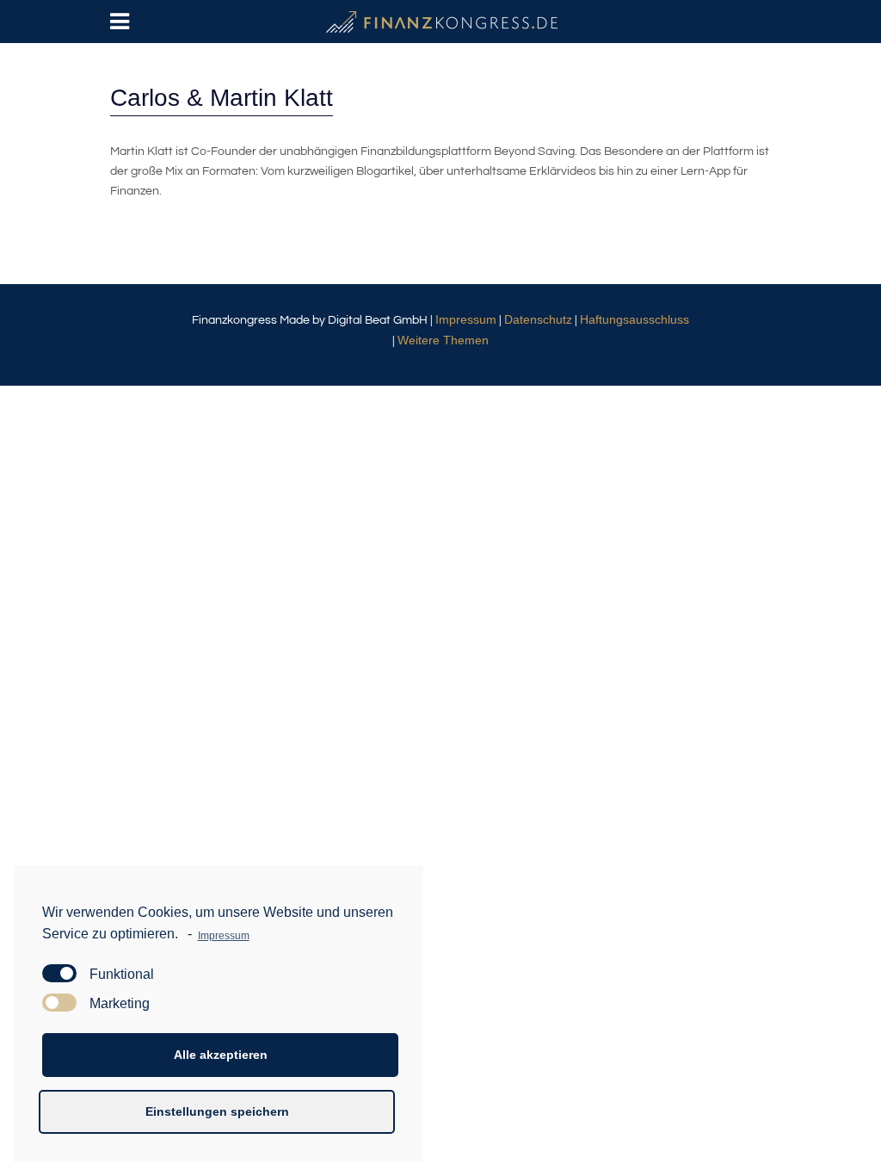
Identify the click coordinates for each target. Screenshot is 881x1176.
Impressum (465, 319)
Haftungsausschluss (634, 319)
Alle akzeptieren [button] (221, 1054)
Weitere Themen (443, 340)
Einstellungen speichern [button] (217, 1111)
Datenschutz (538, 319)
